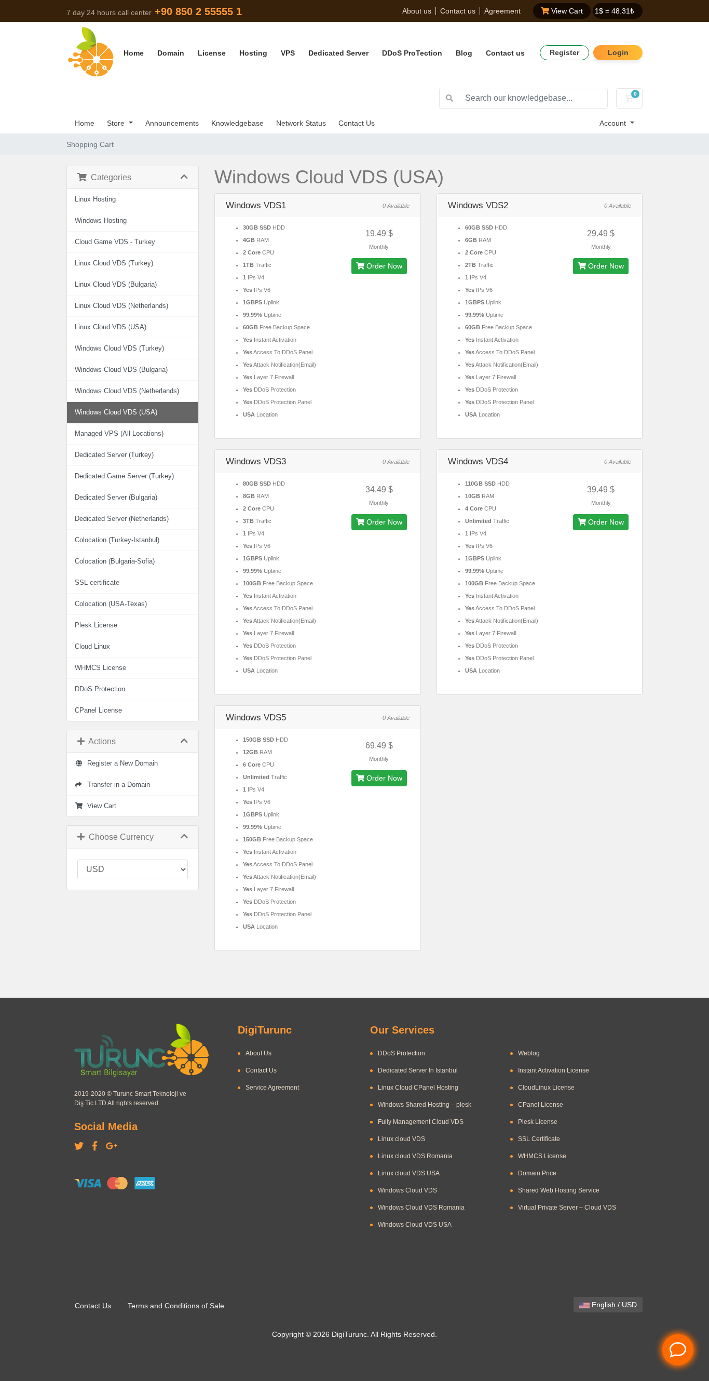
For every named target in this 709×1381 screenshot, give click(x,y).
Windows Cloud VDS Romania (421, 1207)
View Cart (566, 11)
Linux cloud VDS (401, 1139)
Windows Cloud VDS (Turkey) (119, 348)
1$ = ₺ (614, 11)
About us (416, 11)
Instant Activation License (553, 1070)
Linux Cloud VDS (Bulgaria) (116, 284)
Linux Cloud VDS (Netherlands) (121, 306)
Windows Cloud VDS (407, 1190)
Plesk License (96, 625)
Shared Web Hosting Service (558, 1190)
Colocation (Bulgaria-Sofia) (115, 561)
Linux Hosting (95, 199)
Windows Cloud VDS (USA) (116, 412)
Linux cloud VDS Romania (415, 1156)
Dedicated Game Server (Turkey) (124, 476)
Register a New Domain (120, 763)
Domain (170, 53)
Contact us (457, 11)
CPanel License (98, 710)
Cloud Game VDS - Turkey (115, 242)
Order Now (383, 266)
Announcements (172, 123)
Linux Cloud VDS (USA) (110, 327)
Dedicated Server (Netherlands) (122, 518)
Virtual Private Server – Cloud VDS (567, 1207)
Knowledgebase (237, 123)
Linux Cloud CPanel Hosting (418, 1087)
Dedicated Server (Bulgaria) (116, 497)
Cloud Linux (92, 646)
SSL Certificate (539, 1139)
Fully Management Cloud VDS (420, 1121)
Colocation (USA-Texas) (111, 604)
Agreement (502, 11)
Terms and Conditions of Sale (176, 1306)
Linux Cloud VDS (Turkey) (114, 263)
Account (613, 123)
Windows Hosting (101, 220)
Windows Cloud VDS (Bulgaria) (121, 369)
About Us (258, 1053)
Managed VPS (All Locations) (119, 433)
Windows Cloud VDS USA (415, 1224)
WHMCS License (100, 668)
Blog (464, 53)
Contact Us (356, 123)
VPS (288, 53)
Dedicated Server (338, 53)
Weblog (529, 1053)
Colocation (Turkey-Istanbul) (117, 540)
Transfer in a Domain (116, 784)
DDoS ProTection (412, 53)
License (212, 53)
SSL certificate (97, 582)
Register (564, 52)
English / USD (613, 1304)
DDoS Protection (100, 689)
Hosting (253, 53)
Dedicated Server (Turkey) (114, 455)
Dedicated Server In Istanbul (418, 1070)
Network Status (301, 123)
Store (117, 123)
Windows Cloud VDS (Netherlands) (127, 391)
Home (134, 53)
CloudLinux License (546, 1087)
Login (618, 52)
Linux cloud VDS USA (409, 1173)
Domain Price (537, 1173)
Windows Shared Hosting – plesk (424, 1104)
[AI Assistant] (677, 1349)
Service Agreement (272, 1087)
